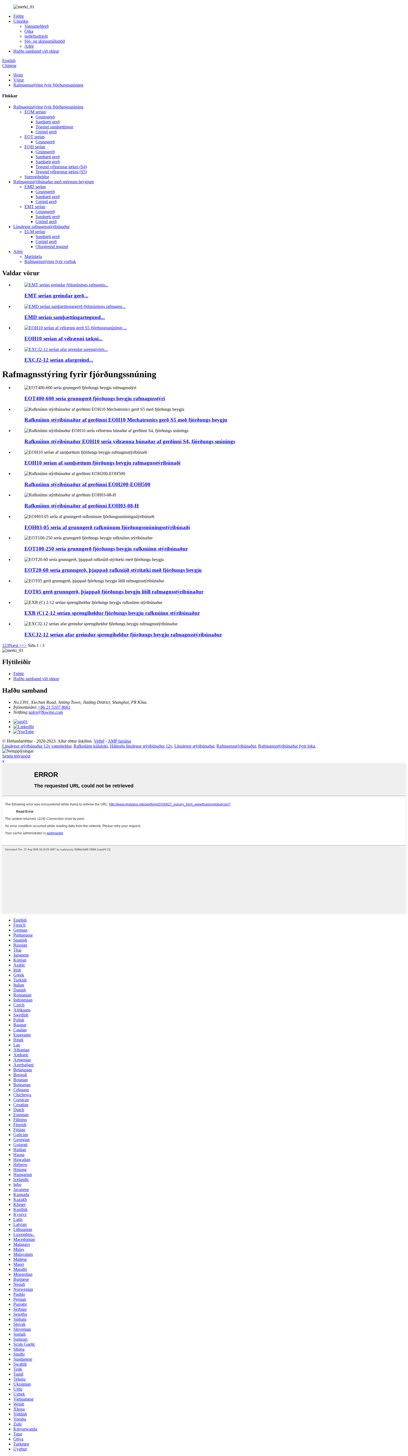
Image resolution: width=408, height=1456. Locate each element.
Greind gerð (46, 131)
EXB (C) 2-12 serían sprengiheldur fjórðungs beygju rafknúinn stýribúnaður (112, 613)
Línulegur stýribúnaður (194, 746)
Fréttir (18, 16)
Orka (28, 31)
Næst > (15, 645)
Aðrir (29, 46)
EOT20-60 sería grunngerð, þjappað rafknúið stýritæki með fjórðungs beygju (113, 570)
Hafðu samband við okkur (36, 51)
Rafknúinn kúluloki (91, 746)
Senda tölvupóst (16, 756)
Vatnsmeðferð (36, 26)
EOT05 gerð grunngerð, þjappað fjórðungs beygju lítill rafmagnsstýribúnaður (113, 592)
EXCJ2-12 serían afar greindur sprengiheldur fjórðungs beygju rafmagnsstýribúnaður (123, 635)
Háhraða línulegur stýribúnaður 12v (141, 746)
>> (24, 645)
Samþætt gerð (48, 121)
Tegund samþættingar (54, 126)
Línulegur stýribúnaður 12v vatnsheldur (36, 746)
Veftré (99, 741)
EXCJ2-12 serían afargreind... (58, 360)
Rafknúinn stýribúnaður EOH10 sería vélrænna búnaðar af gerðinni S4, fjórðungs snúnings (129, 441)
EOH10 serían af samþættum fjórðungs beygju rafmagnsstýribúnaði (102, 463)
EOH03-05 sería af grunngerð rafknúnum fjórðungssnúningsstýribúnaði (107, 527)
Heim (18, 75)
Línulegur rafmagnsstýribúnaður (41, 226)
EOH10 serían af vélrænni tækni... (63, 338)
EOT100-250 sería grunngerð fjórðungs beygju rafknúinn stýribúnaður (106, 549)
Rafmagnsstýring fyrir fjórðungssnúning (48, 85)
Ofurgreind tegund (52, 246)
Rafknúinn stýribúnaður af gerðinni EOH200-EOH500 (87, 484)
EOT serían (34, 136)
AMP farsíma (119, 741)
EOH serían (34, 146)
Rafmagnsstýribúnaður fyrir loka (286, 746)
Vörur (18, 80)
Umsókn (20, 21)
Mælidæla (33, 256)
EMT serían (34, 206)
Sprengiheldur (36, 176)
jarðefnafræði (36, 36)
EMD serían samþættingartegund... (64, 317)
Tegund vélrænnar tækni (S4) (61, 166)
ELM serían (34, 231)
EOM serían (35, 111)
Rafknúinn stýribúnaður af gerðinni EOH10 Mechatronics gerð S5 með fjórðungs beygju (125, 420)
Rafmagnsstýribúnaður (236, 746)
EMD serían (35, 186)
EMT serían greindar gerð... (56, 296)
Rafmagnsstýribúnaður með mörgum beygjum (53, 181)
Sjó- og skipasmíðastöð (44, 41)
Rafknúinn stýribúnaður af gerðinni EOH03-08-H (81, 506)
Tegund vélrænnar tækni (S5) (61, 171)
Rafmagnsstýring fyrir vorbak (50, 261)
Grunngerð (45, 116)
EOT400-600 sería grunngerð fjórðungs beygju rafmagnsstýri (94, 398)
